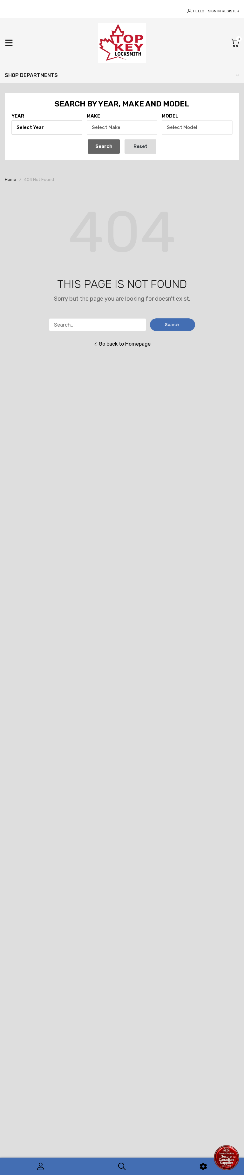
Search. (172, 324)
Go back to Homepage (125, 344)
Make (93, 116)
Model (170, 116)
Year (17, 116)
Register (230, 11)
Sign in (214, 11)
